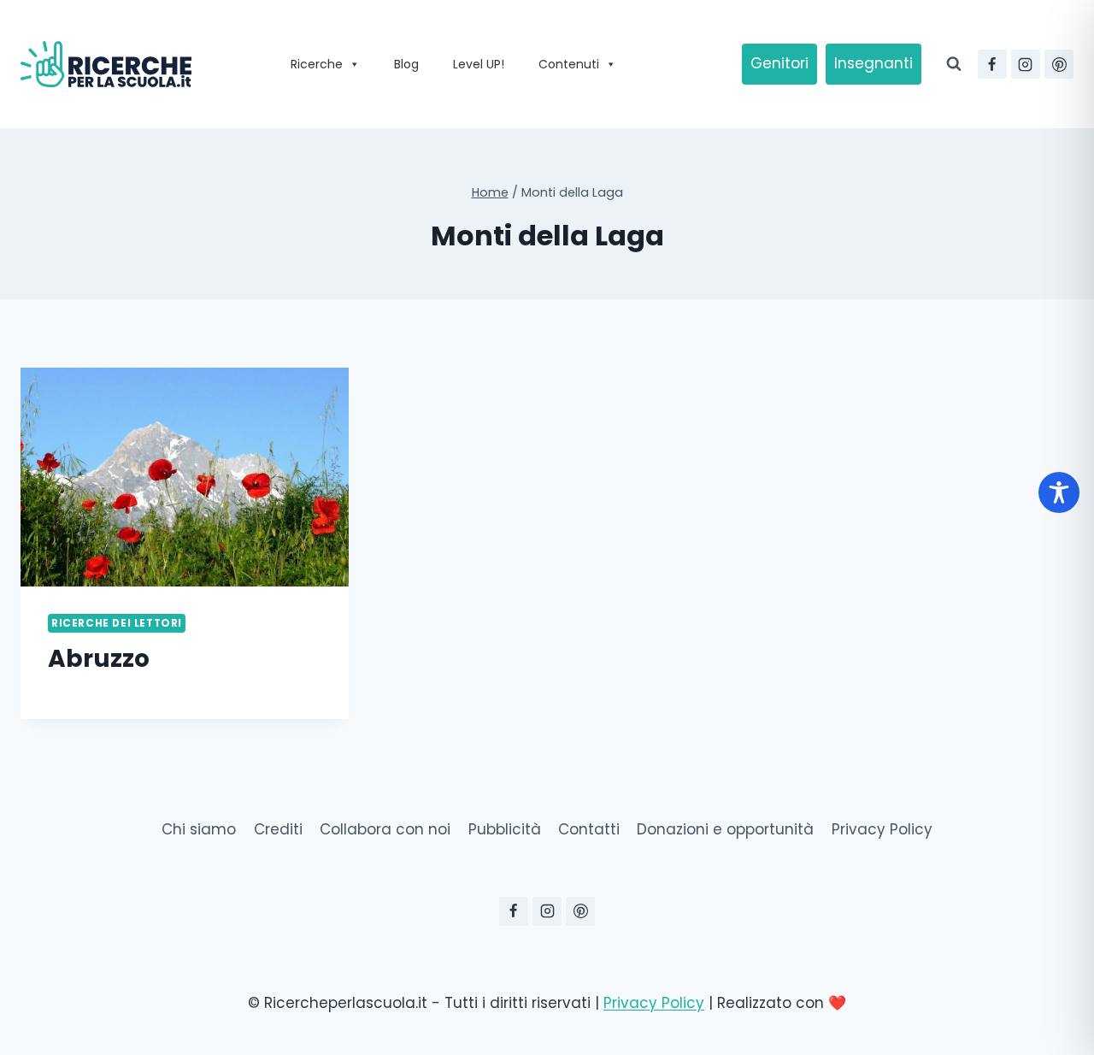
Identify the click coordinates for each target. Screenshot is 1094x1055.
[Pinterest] (1058, 64)
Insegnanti (873, 63)
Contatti (589, 829)
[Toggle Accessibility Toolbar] (1059, 492)
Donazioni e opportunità (725, 829)
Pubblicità (504, 829)
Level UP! (478, 64)
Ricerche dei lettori (116, 623)
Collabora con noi (385, 829)
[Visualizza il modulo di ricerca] (953, 64)
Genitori (779, 63)
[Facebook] (992, 64)
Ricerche (317, 64)
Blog (406, 64)
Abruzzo (99, 658)
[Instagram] (1025, 64)
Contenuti (568, 64)
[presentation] (185, 477)
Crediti (278, 829)
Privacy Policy (882, 829)
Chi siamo (199, 829)
